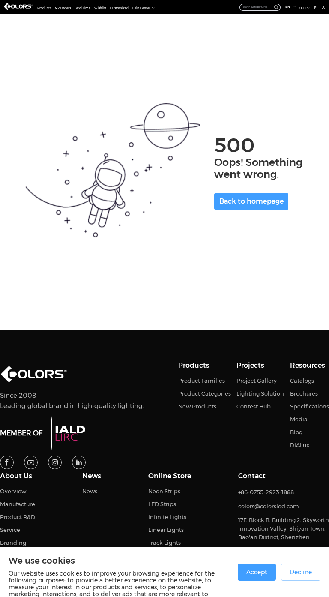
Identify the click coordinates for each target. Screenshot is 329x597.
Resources (307, 366)
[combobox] (260, 6)
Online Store (169, 476)
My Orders (63, 8)
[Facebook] (7, 462)
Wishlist (100, 8)
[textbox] (256, 6)
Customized (119, 8)
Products (44, 8)
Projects (250, 366)
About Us (16, 476)
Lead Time (82, 8)
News (91, 476)
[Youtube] (31, 462)
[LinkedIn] (79, 462)
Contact (252, 476)
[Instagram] (55, 462)
